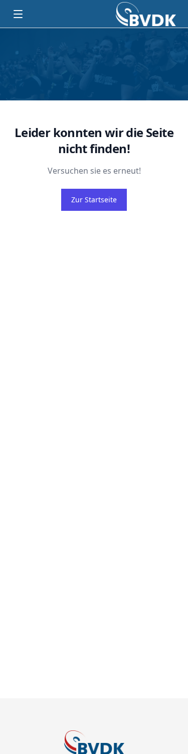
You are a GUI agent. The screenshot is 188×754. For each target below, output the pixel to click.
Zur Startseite (94, 199)
